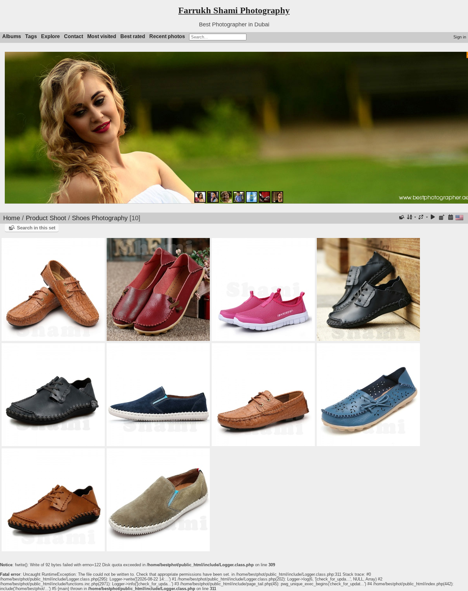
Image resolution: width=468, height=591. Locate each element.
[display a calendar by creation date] (450, 217)
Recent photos (167, 36)
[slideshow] (433, 217)
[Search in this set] (401, 217)
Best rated (132, 36)
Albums (11, 36)
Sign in (459, 37)
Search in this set (36, 227)
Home (11, 217)
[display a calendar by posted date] (441, 217)
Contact (73, 36)
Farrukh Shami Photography (234, 10)
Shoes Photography (100, 217)
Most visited (101, 36)
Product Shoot (46, 217)
